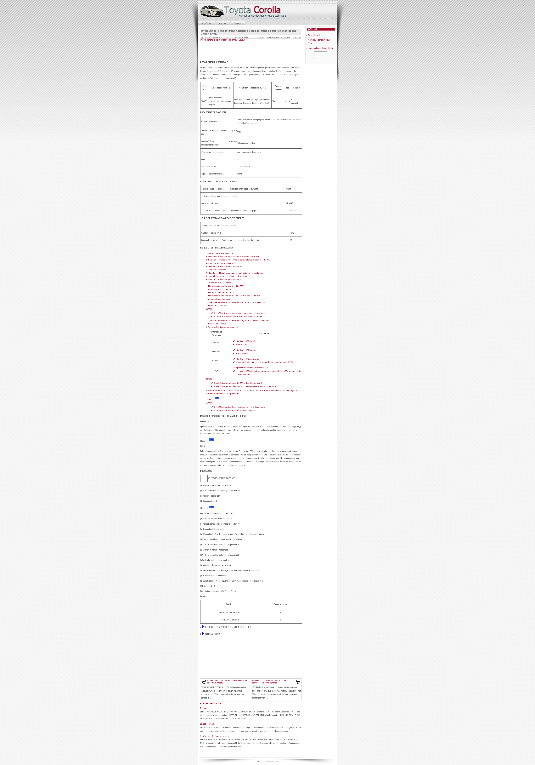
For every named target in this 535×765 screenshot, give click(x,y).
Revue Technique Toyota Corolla (320, 48)
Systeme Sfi (296, 37)
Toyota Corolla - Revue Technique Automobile (218, 37)
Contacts (238, 23)
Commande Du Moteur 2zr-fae (278, 37)
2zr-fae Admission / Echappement (251, 37)
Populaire (223, 23)
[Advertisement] (267, 50)
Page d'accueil (206, 23)
